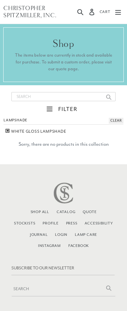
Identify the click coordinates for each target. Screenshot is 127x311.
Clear (116, 120)
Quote (89, 212)
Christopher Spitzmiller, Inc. (30, 12)
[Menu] (118, 11)
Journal (39, 234)
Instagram (49, 245)
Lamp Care (86, 234)
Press (72, 223)
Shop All (40, 212)
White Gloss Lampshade (38, 131)
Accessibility (99, 223)
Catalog (66, 212)
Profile (51, 223)
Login (61, 234)
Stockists (24, 223)
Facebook (78, 245)
